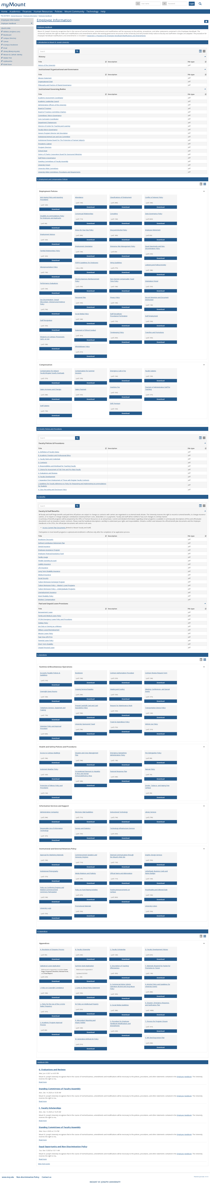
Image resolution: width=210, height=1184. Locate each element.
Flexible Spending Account (47, 561)
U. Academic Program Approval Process (51, 1023)
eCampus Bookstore (10, 45)
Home (4, 11)
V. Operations (42, 655)
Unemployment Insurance (47, 592)
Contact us (46, 1177)
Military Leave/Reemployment (48, 630)
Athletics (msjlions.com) (11, 32)
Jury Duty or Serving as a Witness (50, 626)
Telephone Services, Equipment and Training (52, 709)
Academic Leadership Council (48, 101)
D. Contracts (42, 462)
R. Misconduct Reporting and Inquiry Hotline (85, 1021)
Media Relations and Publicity (85, 873)
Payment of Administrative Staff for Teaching (157, 388)
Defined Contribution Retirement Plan (51, 543)
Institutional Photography (49, 871)
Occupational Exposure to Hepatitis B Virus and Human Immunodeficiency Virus (87, 773)
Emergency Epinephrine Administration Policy (118, 754)
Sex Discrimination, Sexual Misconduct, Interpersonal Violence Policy (52, 302)
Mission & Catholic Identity (12, 55)
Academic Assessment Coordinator (50, 98)
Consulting (114, 214)
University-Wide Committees (48, 168)
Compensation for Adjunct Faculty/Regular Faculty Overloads (52, 372)
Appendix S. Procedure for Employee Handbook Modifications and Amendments (116, 36)
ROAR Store (7, 64)
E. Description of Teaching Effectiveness (119, 967)
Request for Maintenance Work (121, 705)
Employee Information (30, 16)
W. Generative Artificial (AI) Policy (86, 1039)
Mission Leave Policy (45, 633)
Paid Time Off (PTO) (45, 637)
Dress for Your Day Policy (84, 230)
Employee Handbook (45, 16)
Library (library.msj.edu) (11, 51)
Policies (58, 11)
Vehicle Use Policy (151, 724)
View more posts (44, 1164)
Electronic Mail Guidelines (84, 812)
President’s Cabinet (45, 144)
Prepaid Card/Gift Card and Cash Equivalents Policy (86, 706)
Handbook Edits (42, 1062)
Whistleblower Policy (82, 346)
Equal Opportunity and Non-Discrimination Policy (155, 247)
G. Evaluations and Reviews (47, 473)
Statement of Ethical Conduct (85, 330)
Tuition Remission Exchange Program (51, 582)
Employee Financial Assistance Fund (51, 554)
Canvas (5, 41)
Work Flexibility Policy (45, 596)
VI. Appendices (42, 931)
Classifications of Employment (121, 197)
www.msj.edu (8, 1177)
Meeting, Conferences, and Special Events (157, 690)
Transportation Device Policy (155, 708)
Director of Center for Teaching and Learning (54, 126)
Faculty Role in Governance (47, 130)
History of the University (46, 65)
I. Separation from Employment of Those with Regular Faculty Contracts (63, 480)
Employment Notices (47, 234)
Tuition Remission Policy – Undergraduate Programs (56, 589)
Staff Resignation (46, 320)
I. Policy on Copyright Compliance (52, 988)
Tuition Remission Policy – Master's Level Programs (56, 585)
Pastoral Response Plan (118, 771)
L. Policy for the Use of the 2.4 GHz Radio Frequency (52, 1005)
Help (103, 11)
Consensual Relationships (84, 214)
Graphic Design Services (153, 855)
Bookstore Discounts (45, 539)
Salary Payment (80, 389)
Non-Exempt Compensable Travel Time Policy (122, 280)
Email (5, 48)
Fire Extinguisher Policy (153, 753)
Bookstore (79, 673)
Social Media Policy (82, 314)
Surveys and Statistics (82, 828)
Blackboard (7, 35)
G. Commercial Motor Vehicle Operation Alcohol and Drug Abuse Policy (122, 986)
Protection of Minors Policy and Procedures (51, 786)
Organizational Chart (45, 82)
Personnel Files (80, 297)
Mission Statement (45, 78)
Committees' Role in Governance (49, 115)
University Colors (151, 906)
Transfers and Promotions (154, 332)
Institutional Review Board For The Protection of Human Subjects (61, 140)
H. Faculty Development (46, 477)
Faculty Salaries (150, 371)
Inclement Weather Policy (49, 769)
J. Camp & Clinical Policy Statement (87, 988)
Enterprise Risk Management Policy (122, 246)
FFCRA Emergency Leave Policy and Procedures (55, 619)
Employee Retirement (152, 230)
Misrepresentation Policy (49, 267)
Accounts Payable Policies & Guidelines (50, 674)
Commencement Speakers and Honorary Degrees (86, 856)
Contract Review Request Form (156, 673)
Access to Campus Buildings (50, 753)
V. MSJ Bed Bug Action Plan (154, 1038)
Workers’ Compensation (46, 599)
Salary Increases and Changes (50, 389)
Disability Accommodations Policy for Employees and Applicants (52, 217)
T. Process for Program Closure (156, 1021)
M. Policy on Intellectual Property (86, 1004)
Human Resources (43, 11)
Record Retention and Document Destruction (157, 298)
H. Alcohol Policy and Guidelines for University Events (157, 985)
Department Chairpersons (47, 122)
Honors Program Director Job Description (53, 133)
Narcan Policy (150, 769)
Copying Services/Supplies (84, 689)
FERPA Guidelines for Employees (86, 263)
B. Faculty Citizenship (82, 949)
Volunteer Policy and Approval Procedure (50, 727)
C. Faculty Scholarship (117, 949)
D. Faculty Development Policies (156, 949)
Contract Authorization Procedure (122, 673)
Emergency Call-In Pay (118, 371)
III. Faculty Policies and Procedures (49, 429)
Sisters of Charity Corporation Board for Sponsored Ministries (60, 154)
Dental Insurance (44, 546)
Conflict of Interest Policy (154, 197)
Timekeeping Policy (117, 332)
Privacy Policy (115, 297)
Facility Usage (43, 557)
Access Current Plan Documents (54, 528)
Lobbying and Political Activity (155, 265)
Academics (15, 11)
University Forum (44, 165)
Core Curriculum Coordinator (48, 119)
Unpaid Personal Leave (46, 648)
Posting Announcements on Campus (120, 891)
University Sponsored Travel (85, 724)
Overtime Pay (115, 387)
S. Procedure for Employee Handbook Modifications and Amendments (120, 1023)
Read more (43, 1082)
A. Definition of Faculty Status (48, 452)
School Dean (42, 151)
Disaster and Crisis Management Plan (86, 754)
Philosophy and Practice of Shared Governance (54, 85)
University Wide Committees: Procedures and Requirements (59, 172)
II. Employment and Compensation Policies (52, 179)
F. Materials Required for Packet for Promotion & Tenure (157, 967)
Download (62, 209)
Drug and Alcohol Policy (118, 230)
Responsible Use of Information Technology (51, 829)
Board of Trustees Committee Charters (52, 112)
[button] (77, 51)
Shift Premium (115, 403)
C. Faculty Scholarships (50, 1108)
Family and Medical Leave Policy (49, 616)
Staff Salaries (44, 406)
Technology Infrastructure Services (122, 828)
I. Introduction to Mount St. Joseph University (53, 42)
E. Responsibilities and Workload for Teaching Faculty (57, 466)
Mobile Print (7, 58)
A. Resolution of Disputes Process (52, 949)
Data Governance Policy (153, 214)
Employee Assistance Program (49, 550)
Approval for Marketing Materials (51, 855)
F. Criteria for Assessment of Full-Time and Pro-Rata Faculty (59, 470)
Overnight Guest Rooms (48, 691)
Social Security (43, 578)
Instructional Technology (119, 812)
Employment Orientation (84, 246)
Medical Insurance (44, 575)
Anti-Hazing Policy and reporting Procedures (51, 198)
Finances (27, 11)
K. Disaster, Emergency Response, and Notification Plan (157, 1004)
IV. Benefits (41, 497)
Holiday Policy (43, 623)
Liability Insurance (44, 564)
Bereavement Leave (45, 612)
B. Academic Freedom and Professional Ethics (54, 455)
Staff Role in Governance (47, 158)
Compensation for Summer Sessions (84, 372)
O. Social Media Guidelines (119, 1005)
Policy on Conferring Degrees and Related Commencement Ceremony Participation (52, 889)
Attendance (79, 197)
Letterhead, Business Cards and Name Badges (156, 872)
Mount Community (74, 11)
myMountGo (7, 61)
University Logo (45, 908)
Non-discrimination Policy (28, 1177)
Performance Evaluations (49, 283)
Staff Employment (151, 316)
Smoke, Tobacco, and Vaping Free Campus (157, 786)
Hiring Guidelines (116, 263)
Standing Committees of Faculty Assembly (53, 161)
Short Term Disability (45, 644)
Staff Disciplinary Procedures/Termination (118, 315)
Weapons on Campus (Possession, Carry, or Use (52, 338)
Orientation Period (151, 281)
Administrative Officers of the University (52, 105)
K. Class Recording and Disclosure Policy (52, 489)
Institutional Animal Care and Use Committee (54, 137)
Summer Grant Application (84, 966)
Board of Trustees (44, 108)
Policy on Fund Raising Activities (86, 890)
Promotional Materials (83, 906)
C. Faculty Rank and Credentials (49, 459)
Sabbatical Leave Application (50, 966)
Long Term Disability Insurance (49, 571)
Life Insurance (43, 568)
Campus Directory (9, 38)
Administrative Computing (49, 812)
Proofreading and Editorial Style (156, 890)
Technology (92, 11)
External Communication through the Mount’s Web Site (122, 856)
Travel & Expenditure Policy (120, 722)
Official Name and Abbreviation (121, 873)
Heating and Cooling (117, 689)
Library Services (150, 812)
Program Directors (44, 147)
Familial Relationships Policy (50, 251)
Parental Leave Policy (45, 640)
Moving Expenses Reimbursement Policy (87, 280)
